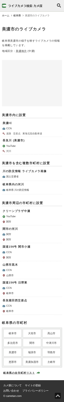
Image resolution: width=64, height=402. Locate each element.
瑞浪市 (32, 352)
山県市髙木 (10, 264)
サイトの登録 (33, 385)
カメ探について (12, 385)
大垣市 (32, 333)
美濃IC (7, 123)
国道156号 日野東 (15, 282)
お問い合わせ (11, 390)
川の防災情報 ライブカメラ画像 (25, 171)
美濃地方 (21, 51)
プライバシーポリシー (35, 390)
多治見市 (12, 343)
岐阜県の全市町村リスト (19, 372)
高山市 (51, 333)
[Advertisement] (32, 83)
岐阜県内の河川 (13, 184)
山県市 (10, 275)
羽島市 (51, 352)
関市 (8, 221)
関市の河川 (10, 228)
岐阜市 (10, 293)
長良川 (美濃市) (14, 140)
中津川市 (51, 343)
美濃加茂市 (32, 362)
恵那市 (13, 362)
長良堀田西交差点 (15, 300)
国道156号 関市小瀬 (17, 246)
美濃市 (13, 352)
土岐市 (51, 362)
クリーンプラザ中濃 (16, 211)
